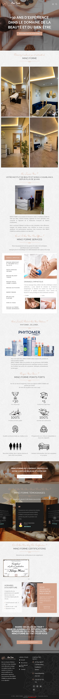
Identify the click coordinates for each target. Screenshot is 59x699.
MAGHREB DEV (32, 697)
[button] (4, 518)
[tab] (13, 258)
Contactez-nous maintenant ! (29, 33)
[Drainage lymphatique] (32, 303)
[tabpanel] (40, 283)
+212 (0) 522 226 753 (39, 681)
